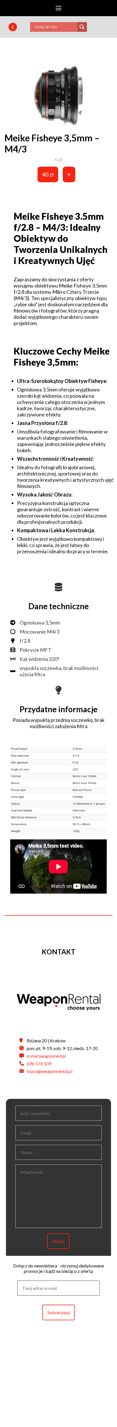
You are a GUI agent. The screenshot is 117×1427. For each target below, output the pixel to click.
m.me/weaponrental (46, 1056)
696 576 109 (39, 1063)
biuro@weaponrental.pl (49, 1071)
